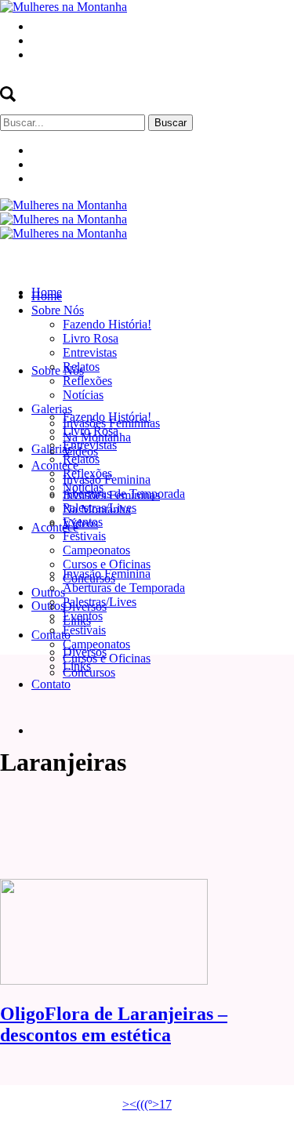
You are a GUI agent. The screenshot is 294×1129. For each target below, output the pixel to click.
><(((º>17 (147, 1104)
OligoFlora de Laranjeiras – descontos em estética (113, 1024)
